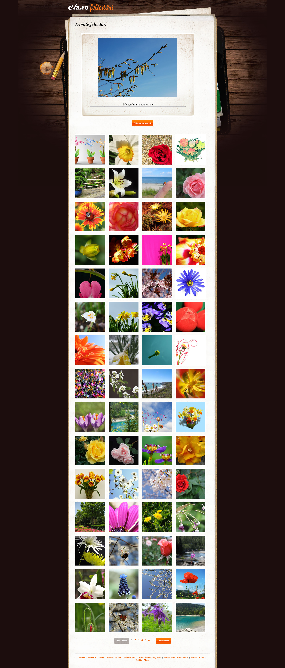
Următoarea (163, 640)
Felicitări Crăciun (130, 657)
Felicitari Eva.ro (90, 8)
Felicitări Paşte (169, 657)
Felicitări (82, 657)
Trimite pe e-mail (142, 123)
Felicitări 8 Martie (197, 657)
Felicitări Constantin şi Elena (150, 657)
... (153, 640)
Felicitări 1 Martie (142, 660)
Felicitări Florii (182, 657)
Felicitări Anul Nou (113, 657)
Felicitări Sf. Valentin (96, 657)
